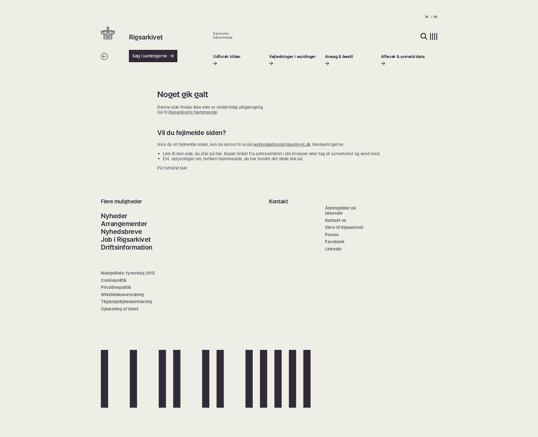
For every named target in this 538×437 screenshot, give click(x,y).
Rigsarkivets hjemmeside (192, 112)
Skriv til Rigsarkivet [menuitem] (344, 227)
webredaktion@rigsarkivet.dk (281, 144)
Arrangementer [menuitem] (124, 224)
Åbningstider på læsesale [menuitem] (340, 210)
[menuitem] (227, 60)
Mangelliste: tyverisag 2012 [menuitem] (128, 273)
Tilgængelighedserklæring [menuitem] (126, 301)
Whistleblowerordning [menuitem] (122, 294)
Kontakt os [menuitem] (335, 220)
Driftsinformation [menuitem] (126, 247)
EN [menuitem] (435, 16)
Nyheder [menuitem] (114, 216)
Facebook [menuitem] (335, 241)
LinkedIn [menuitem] (333, 249)
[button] (115, 33)
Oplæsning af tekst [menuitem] (119, 309)
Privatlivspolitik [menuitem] (116, 287)
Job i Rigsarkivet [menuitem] (126, 239)
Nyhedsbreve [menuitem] (121, 231)
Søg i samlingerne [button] (149, 56)
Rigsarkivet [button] (146, 37)
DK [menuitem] (427, 16)
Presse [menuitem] (331, 234)
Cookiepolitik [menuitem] (114, 280)
